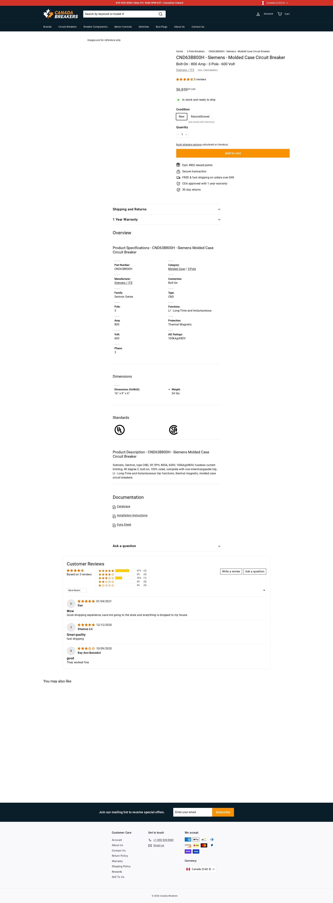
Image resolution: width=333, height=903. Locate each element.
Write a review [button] (231, 571)
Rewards (117, 871)
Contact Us (198, 26)
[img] (86, 601)
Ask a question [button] (254, 571)
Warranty (117, 861)
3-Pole (192, 269)
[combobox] (124, 14)
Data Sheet (124, 524)
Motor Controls (123, 26)
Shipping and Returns (130, 209)
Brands (47, 26)
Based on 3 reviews (79, 574)
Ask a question (124, 546)
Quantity (182, 127)
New (181, 116)
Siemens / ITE (185, 70)
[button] (185, 79)
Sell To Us (118, 877)
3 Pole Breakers (196, 51)
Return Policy (120, 855)
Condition (183, 109)
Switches (144, 26)
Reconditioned (200, 117)
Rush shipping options (189, 144)
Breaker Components (96, 26)
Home (179, 51)
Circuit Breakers (67, 26)
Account (117, 840)
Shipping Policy (121, 866)
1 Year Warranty (125, 219)
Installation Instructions (132, 515)
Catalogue (123, 506)
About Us (179, 26)
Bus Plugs (161, 26)
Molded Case (176, 269)
